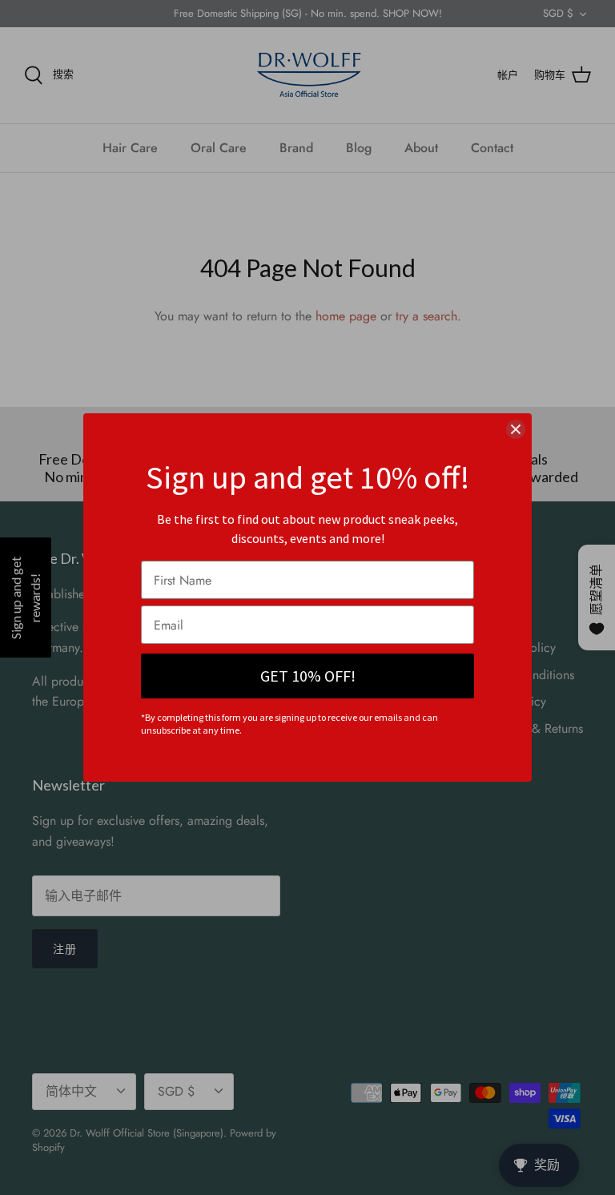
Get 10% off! (308, 676)
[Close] (515, 429)
